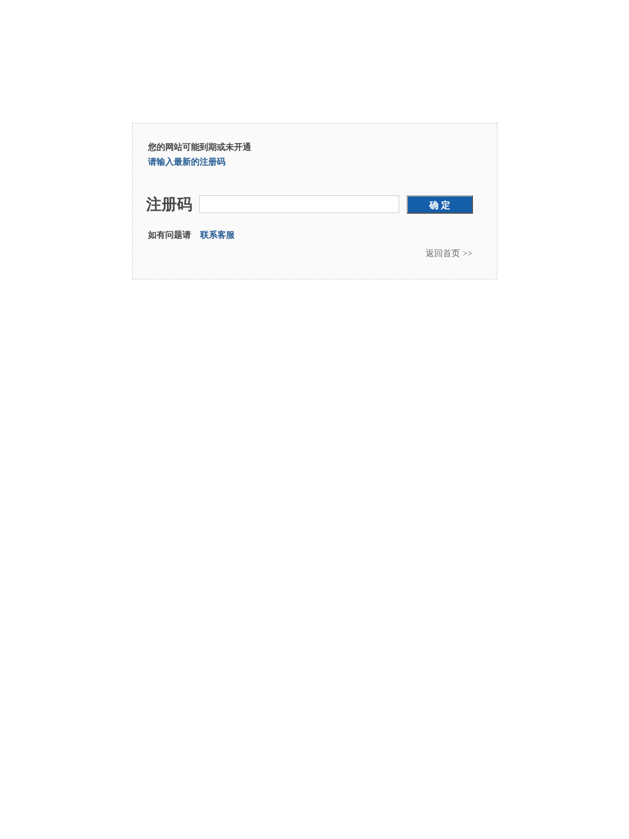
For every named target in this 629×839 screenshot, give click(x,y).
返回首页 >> (449, 253)
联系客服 (217, 235)
